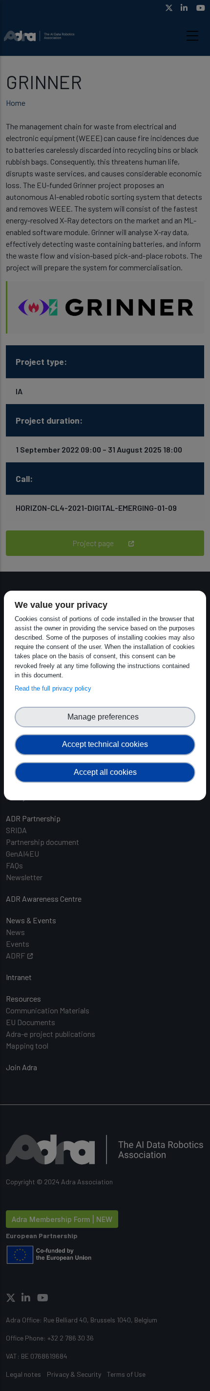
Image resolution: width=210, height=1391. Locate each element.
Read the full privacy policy (55, 688)
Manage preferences (105, 717)
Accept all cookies (105, 772)
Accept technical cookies (105, 744)
